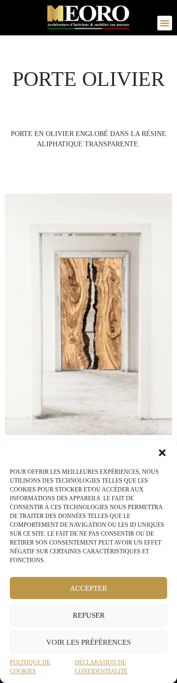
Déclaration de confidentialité (101, 667)
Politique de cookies (30, 667)
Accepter (88, 588)
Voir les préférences (88, 642)
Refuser (89, 615)
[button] (162, 453)
